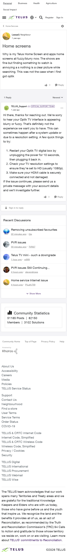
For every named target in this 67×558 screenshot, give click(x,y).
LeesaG (16, 34)
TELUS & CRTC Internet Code (21, 433)
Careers (7, 375)
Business (22, 3)
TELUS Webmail (12, 475)
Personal (7, 3)
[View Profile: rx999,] (6, 257)
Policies (7, 384)
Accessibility (10, 370)
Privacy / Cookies (13, 450)
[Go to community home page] (18, 17)
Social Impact (10, 9)
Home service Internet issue (29, 280)
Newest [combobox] (58, 97)
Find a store (9, 408)
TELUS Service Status (16, 388)
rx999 (27, 259)
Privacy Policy (48, 341)
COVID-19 (8, 426)
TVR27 (32, 246)
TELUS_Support (19, 106)
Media (6, 379)
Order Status (10, 421)
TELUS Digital (11, 462)
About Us (8, 366)
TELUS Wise (10, 479)
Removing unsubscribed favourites (34, 229)
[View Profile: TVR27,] (6, 244)
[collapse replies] (33, 103)
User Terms (9, 413)
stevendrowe (31, 272)
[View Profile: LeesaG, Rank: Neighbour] (6, 36)
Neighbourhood (12, 404)
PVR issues (18, 242)
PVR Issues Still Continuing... (30, 267)
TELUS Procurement (15, 470)
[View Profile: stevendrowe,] (6, 270)
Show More (35, 293)
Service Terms (11, 417)
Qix (30, 234)
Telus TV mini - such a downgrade (33, 255)
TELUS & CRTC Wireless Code (22, 441)
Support (7, 395)
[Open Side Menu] (4, 17)
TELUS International (15, 466)
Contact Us (9, 399)
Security (7, 455)
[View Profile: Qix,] (6, 232)
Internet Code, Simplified (18, 437)
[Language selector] (33, 17)
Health (36, 3)
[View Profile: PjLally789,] (6, 282)
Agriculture (51, 3)
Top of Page (30, 341)
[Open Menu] (62, 26)
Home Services (12, 26)
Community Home (11, 341)
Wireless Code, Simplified (18, 446)
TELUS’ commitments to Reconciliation (36, 540)
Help (62, 341)
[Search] (41, 17)
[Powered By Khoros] (33, 350)
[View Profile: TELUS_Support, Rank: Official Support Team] (6, 108)
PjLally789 (30, 284)
